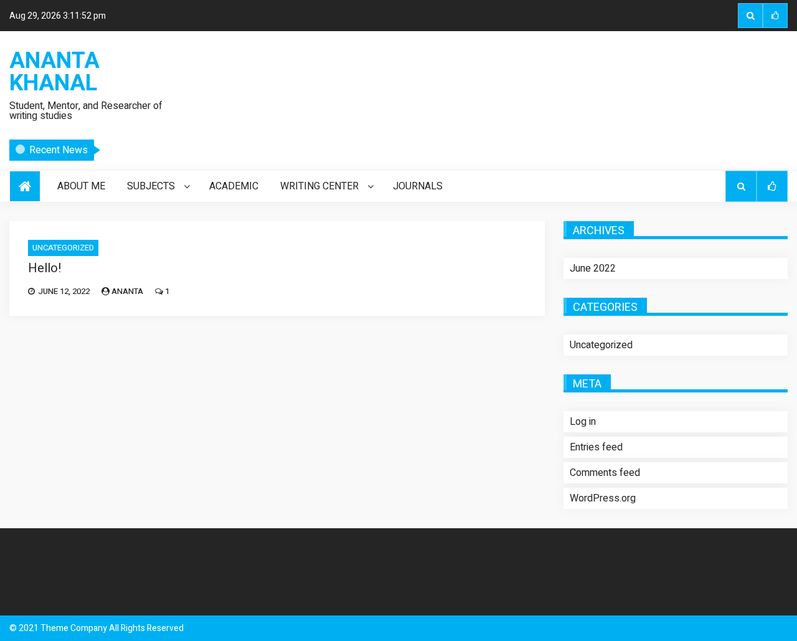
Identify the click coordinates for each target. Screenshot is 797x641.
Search (750, 15)
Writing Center (319, 186)
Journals (418, 186)
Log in (583, 421)
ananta (127, 291)
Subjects (151, 186)
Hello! (126, 151)
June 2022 (593, 268)
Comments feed (605, 472)
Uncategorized (63, 248)
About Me (81, 186)
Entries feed (596, 447)
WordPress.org (603, 498)
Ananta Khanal (54, 72)
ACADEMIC (233, 186)
